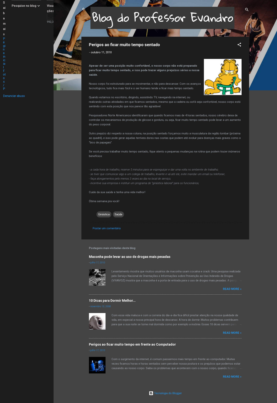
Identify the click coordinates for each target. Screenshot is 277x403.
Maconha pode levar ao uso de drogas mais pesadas (129, 257)
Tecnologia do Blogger (167, 393)
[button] (239, 45)
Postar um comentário (107, 228)
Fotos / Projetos (4, 87)
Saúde (118, 214)
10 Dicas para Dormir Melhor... (112, 300)
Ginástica (104, 214)
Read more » (232, 289)
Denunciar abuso (14, 96)
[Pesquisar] (247, 10)
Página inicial (4, 53)
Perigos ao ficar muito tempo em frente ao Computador (132, 344)
